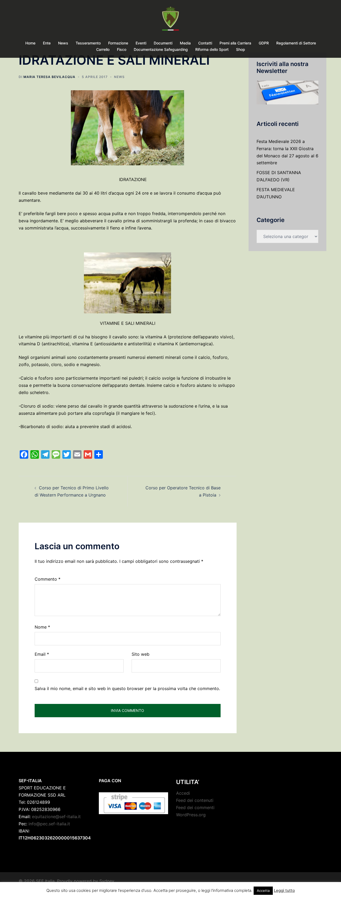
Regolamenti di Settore (296, 43)
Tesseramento (88, 43)
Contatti (205, 43)
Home (30, 43)
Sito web (140, 654)
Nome (42, 627)
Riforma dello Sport (212, 49)
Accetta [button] (263, 890)
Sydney (106, 881)
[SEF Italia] (170, 20)
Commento (47, 579)
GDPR (264, 43)
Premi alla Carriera (235, 43)
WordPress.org (191, 814)
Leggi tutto (284, 890)
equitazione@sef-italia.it (56, 816)
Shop (240, 49)
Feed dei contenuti (194, 800)
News (63, 43)
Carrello (102, 49)
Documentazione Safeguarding (161, 49)
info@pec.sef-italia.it (49, 823)
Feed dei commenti (195, 807)
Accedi (183, 793)
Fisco (121, 49)
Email (42, 654)
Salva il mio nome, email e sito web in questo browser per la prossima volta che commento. (127, 688)
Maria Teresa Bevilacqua (49, 77)
